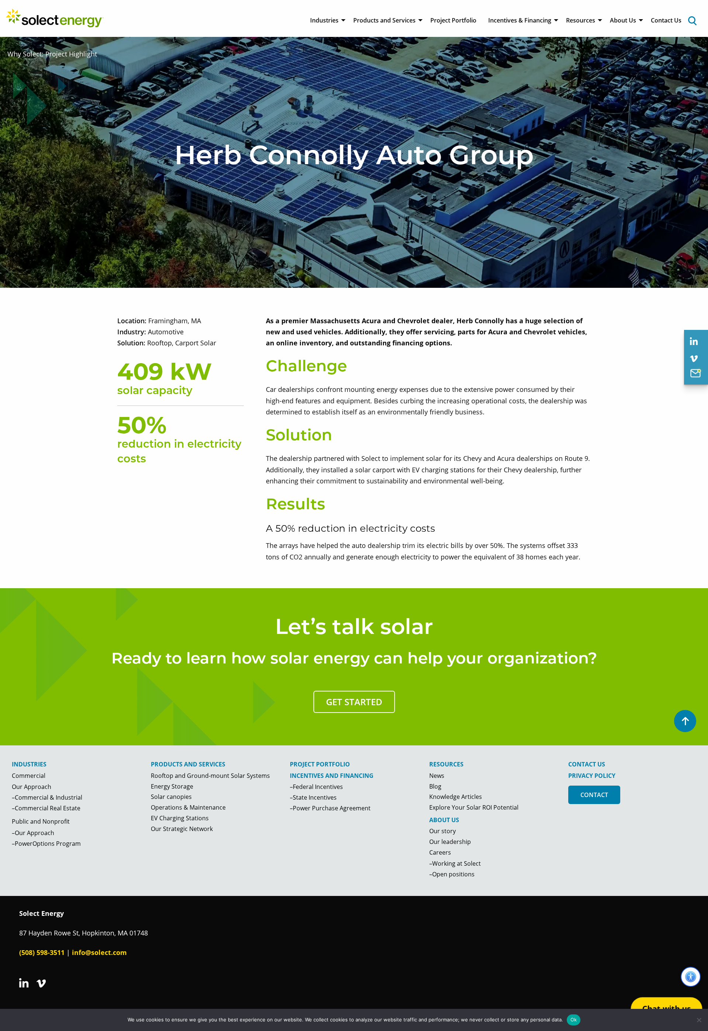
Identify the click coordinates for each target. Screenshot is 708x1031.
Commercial (28, 776)
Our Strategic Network (182, 829)
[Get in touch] (695, 374)
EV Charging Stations (180, 818)
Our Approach (31, 787)
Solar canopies (171, 797)
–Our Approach (33, 833)
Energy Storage (172, 786)
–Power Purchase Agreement (330, 808)
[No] (698, 1020)
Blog (435, 786)
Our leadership (450, 842)
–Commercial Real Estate (46, 808)
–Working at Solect (455, 863)
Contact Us (666, 20)
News (436, 776)
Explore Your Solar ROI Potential (473, 807)
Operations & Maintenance (188, 807)
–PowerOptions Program (46, 843)
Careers (440, 852)
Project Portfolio (453, 20)
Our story (442, 831)
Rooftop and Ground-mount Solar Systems (210, 776)
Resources (580, 20)
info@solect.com (99, 952)
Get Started (354, 702)
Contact (594, 795)
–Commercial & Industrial (47, 797)
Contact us (586, 764)
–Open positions (452, 874)
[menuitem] (325, 20)
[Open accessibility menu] (691, 977)
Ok (573, 1020)
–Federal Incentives (316, 787)
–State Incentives (313, 797)
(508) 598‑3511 (42, 952)
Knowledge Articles (455, 797)
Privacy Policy (591, 776)
